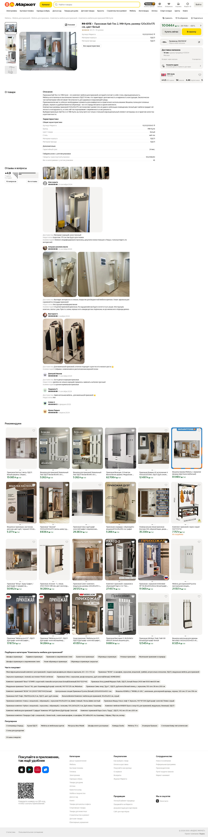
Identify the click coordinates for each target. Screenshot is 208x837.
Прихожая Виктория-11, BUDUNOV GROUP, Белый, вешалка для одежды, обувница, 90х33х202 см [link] (119, 639)
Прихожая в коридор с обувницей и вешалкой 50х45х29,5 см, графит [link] (120, 528)
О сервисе (118, 772)
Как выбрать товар (121, 761)
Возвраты (117, 775)
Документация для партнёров (125, 808)
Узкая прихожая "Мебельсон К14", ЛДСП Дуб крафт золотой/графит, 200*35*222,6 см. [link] (86, 639)
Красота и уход (75, 790)
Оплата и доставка (121, 764)
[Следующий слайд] (73, 51)
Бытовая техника (76, 768)
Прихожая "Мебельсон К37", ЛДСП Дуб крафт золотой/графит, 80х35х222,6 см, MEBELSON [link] (21, 639)
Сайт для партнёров (121, 812)
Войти (198, 4)
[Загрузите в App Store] (21, 772)
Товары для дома (76, 782)
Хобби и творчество (77, 793)
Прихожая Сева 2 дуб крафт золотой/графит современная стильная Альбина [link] (85, 528)
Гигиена (73, 772)
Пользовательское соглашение (31, 832)
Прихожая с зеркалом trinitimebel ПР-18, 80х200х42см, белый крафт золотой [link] (153, 585)
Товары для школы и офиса (80, 804)
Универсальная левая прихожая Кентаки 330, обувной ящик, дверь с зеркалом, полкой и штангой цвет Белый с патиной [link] (153, 528)
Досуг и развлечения (78, 761)
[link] (14, 657)
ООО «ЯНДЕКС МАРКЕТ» (195, 831)
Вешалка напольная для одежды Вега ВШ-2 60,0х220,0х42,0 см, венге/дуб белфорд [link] (185, 639)
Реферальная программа (166, 764)
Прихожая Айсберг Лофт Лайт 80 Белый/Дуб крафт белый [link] (152, 639)
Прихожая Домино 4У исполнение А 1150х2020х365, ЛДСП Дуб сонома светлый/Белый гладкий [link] (153, 473)
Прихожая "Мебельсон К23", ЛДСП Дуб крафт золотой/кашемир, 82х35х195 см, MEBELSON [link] (54, 639)
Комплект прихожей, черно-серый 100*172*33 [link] (185, 528)
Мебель (73, 764)
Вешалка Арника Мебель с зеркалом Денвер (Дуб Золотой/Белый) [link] (186, 473)
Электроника (75, 775)
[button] (91, 46)
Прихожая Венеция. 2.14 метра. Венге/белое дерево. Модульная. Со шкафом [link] (120, 473)
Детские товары (76, 819)
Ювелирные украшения (79, 822)
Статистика (10, 832)
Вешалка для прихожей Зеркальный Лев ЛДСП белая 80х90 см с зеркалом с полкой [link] (54, 473)
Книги (72, 801)
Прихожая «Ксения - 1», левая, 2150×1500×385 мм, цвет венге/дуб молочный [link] (54, 585)
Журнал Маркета (120, 779)
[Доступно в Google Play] (29, 772)
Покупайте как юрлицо (123, 768)
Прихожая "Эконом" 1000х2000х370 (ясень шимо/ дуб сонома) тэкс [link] (54, 528)
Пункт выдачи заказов (165, 772)
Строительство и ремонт (79, 815)
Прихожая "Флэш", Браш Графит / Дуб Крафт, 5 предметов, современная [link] (20, 585)
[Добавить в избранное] (34, 430)
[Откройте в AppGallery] (37, 772)
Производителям (163, 768)
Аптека (72, 786)
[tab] (11, 11)
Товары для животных (78, 811)
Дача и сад (74, 797)
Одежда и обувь (76, 779)
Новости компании (163, 761)
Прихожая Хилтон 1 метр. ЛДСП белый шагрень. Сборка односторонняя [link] (19, 473)
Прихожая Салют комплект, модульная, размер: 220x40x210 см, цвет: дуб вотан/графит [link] (87, 585)
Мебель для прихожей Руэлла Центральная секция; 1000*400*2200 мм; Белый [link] (184, 585)
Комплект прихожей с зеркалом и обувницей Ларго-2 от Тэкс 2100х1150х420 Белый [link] (119, 585)
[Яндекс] (202, 834)
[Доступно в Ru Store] (45, 772)
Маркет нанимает (163, 775)
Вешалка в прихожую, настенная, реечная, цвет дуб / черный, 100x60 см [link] (21, 528)
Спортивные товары (78, 808)
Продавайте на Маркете (123, 804)
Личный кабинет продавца (124, 801)
